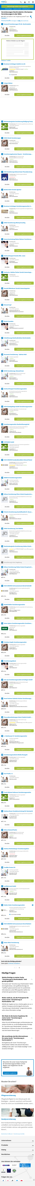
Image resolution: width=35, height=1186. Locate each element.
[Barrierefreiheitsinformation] (29, 2)
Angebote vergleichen (10, 1073)
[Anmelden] (25, 2)
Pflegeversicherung (8, 1095)
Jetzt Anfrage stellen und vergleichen (17, 6)
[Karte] (30, 16)
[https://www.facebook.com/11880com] (3, 1181)
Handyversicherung (8, 1119)
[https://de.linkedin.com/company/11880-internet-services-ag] (17, 1181)
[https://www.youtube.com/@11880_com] (21, 1181)
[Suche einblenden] (21, 2)
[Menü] (33, 2)
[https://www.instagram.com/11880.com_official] (8, 1181)
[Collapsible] (31, 979)
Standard (3, 18)
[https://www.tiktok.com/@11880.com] (12, 1181)
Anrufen (7, 35)
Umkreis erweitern (14, 963)
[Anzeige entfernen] (34, 1180)
